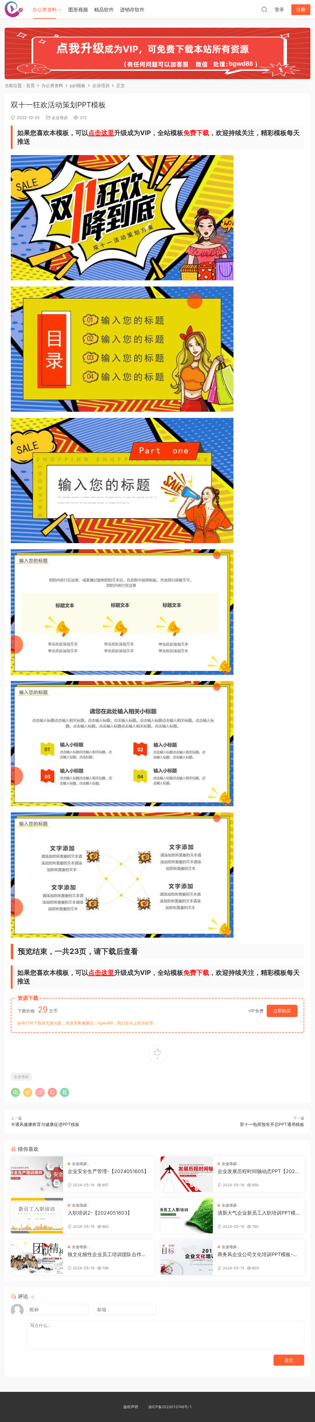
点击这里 (101, 133)
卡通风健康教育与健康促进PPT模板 (45, 1124)
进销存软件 (132, 9)
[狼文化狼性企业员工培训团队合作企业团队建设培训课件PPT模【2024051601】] (37, 1257)
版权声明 (130, 1406)
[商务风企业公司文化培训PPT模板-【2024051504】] (187, 1257)
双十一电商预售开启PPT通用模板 (272, 1124)
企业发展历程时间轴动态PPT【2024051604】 (257, 1171)
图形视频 (78, 9)
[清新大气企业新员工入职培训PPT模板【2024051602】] (187, 1215)
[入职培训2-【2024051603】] (37, 1215)
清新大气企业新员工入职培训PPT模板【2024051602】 (256, 1213)
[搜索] (264, 9)
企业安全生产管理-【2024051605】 (108, 1171)
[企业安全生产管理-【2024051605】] (37, 1174)
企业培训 (60, 117)
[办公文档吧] (14, 9)
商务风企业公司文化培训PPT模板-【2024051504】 (255, 1254)
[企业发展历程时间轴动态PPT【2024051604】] (187, 1174)
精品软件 (104, 9)
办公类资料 (44, 9)
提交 (289, 1360)
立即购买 (282, 1010)
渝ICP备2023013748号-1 (170, 1406)
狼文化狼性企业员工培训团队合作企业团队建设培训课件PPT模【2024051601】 (109, 1254)
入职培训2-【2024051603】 (100, 1213)
